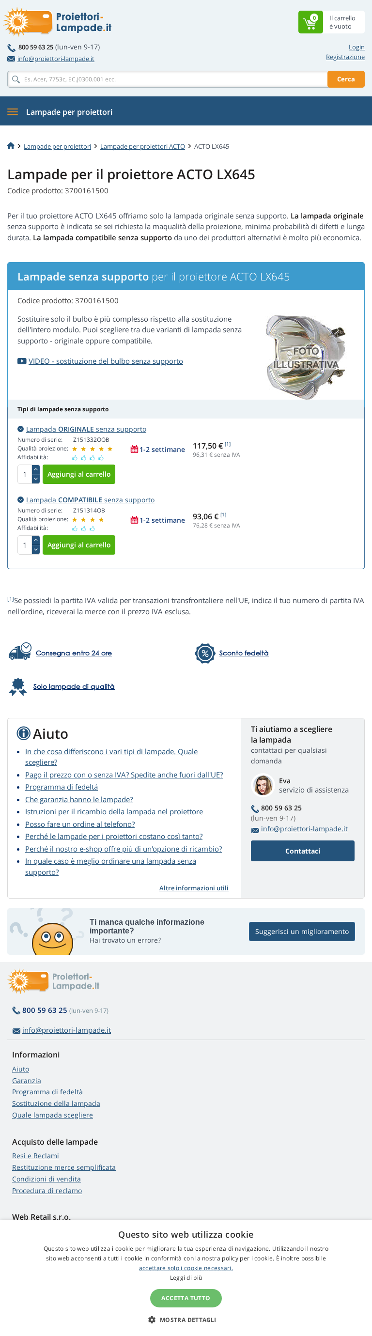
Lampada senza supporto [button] (86, 429)
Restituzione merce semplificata (64, 1167)
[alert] (186, 1278)
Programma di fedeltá (61, 787)
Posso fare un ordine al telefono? (80, 824)
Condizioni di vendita (46, 1178)
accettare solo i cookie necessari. (186, 1268)
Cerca (346, 79)
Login (357, 47)
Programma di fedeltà (47, 1091)
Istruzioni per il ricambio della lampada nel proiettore (114, 811)
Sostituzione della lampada (56, 1103)
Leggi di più (186, 1278)
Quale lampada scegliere (52, 1114)
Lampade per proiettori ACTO (142, 146)
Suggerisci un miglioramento (302, 931)
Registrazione (345, 56)
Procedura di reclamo (47, 1190)
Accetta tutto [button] (185, 1298)
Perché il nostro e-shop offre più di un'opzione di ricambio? (123, 849)
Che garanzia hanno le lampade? (79, 799)
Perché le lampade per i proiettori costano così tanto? (113, 836)
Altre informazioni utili (194, 888)
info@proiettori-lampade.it (55, 58)
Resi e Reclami (35, 1155)
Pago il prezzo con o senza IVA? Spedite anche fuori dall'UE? (124, 774)
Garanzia (26, 1080)
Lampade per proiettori (57, 146)
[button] (185, 1319)
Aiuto (20, 1068)
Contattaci (302, 850)
